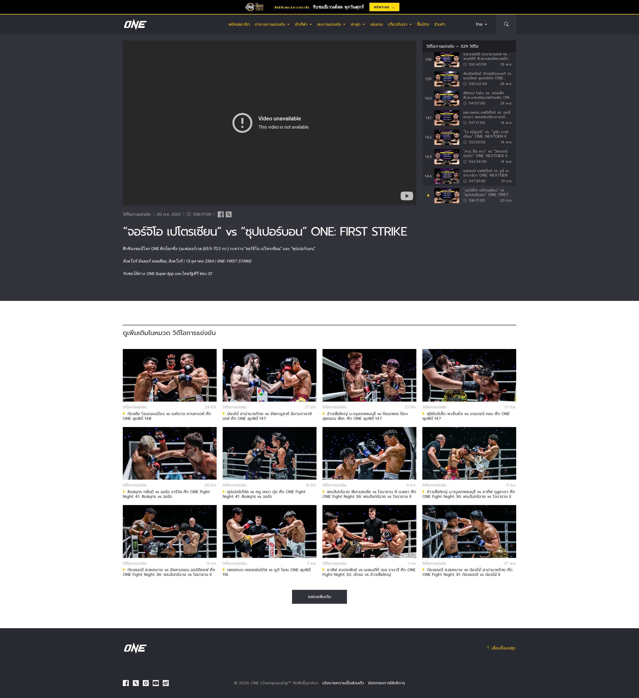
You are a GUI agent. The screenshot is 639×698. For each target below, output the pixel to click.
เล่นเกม (376, 24)
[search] (506, 24)
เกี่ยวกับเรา (397, 24)
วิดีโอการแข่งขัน (440, 46)
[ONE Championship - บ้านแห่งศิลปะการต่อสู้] (135, 24)
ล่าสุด (355, 24)
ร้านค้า (439, 24)
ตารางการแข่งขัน (270, 24)
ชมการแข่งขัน (329, 24)
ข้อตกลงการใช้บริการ (386, 683)
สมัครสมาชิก (239, 24)
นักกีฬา (301, 24)
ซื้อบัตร (423, 24)
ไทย (479, 24)
